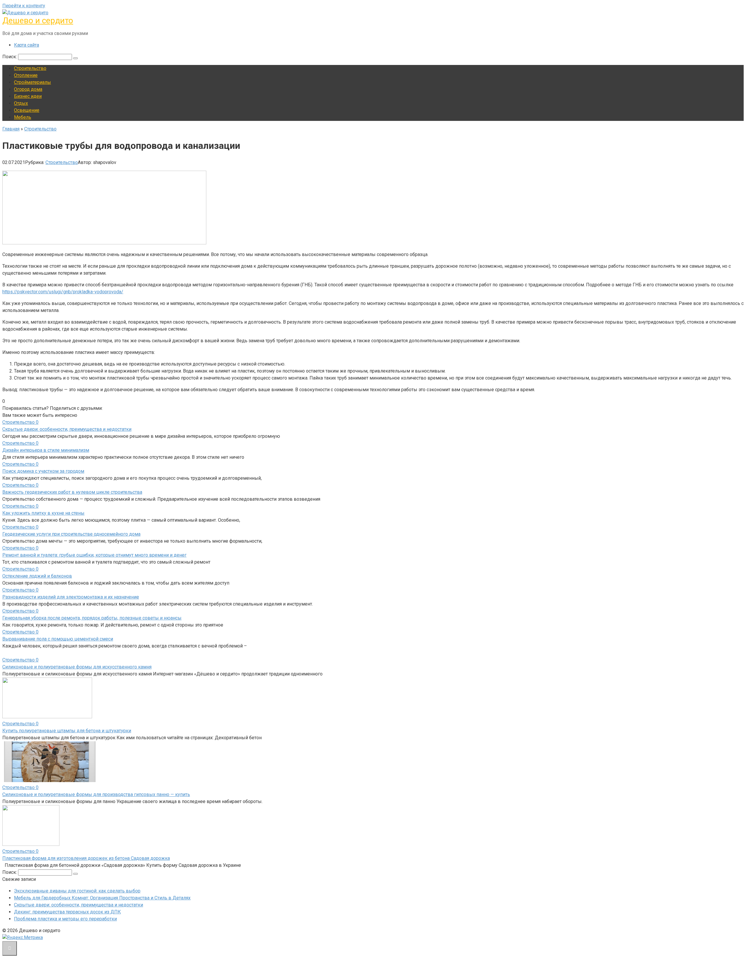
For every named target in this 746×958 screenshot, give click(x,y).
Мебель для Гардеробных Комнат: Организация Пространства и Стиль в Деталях (102, 898)
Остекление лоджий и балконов (37, 576)
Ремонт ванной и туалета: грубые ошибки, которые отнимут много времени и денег (94, 555)
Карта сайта (26, 45)
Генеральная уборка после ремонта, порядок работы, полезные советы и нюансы (92, 618)
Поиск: (10, 56)
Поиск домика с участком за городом (43, 471)
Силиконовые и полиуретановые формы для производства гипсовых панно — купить (96, 794)
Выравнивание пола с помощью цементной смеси (57, 639)
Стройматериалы (32, 82)
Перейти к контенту (23, 5)
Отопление (26, 75)
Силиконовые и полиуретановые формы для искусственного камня (77, 667)
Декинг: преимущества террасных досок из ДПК (67, 912)
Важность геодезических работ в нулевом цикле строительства (72, 492)
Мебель (22, 117)
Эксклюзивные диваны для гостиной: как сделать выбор (77, 891)
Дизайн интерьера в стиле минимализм (45, 450)
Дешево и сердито (37, 20)
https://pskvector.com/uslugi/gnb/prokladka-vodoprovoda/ (62, 291)
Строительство (30, 68)
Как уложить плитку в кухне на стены (43, 513)
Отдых (21, 103)
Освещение (26, 110)
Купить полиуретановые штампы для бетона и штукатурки (66, 730)
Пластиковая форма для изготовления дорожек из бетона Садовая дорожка (86, 858)
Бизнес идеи (28, 96)
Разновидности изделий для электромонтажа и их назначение (70, 597)
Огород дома (28, 89)
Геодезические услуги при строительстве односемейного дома (71, 534)
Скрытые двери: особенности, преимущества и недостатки (66, 429)
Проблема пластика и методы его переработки (65, 919)
